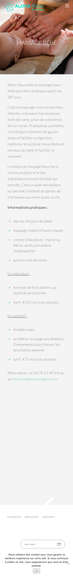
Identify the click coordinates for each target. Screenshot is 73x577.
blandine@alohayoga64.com (35, 379)
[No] (68, 563)
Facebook (14, 517)
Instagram (32, 517)
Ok (36, 571)
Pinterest (48, 517)
